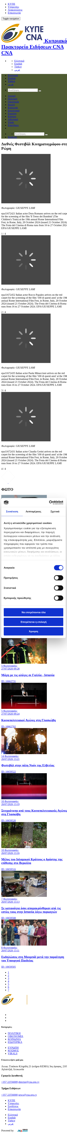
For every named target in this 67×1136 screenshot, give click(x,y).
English (18, 63)
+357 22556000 (9, 1094)
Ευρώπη (12, 113)
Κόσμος (12, 116)
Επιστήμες (13, 125)
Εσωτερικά (13, 110)
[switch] (58, 577)
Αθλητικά (13, 119)
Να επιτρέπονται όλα (34, 612)
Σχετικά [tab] (55, 511)
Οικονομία (13, 101)
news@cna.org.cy (27, 1094)
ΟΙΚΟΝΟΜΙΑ (15, 1036)
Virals (11, 122)
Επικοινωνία (14, 12)
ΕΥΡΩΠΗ (13, 1047)
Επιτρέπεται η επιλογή (34, 621)
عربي (17, 69)
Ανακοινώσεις (15, 9)
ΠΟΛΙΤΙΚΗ (14, 1033)
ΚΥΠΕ (11, 4)
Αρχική (11, 95)
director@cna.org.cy (28, 1082)
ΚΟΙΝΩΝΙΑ (14, 1039)
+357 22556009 (9, 1082)
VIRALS (12, 1053)
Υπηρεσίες (13, 7)
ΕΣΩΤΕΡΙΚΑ (15, 1042)
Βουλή (11, 104)
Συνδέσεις (13, 1106)
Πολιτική (12, 98)
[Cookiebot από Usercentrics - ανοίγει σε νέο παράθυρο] (49, 502)
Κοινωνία (13, 107)
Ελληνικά (19, 60)
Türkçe (18, 66)
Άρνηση (33, 631)
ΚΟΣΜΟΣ (13, 1050)
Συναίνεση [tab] (12, 511)
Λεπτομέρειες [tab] (33, 511)
